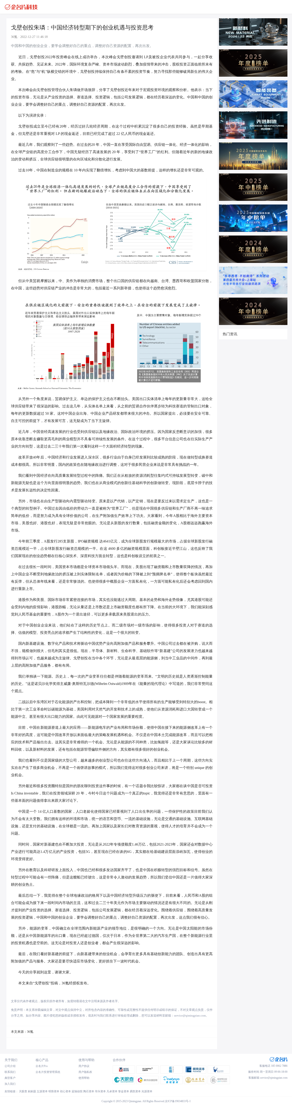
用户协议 (83, 1066)
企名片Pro (42, 1066)
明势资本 (53, 1091)
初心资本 (65, 1091)
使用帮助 (83, 1078)
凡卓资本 (112, 1091)
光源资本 (146, 1091)
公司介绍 (10, 1066)
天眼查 (23, 1091)
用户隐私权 (85, 1072)
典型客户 (10, 1078)
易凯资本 (135, 1091)
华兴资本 (100, 1091)
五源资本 (42, 1091)
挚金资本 (123, 1091)
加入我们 (10, 1083)
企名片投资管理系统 (48, 1072)
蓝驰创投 (77, 1091)
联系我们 (10, 1072)
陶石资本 (88, 1091)
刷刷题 (32, 1091)
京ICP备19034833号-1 (178, 1101)
